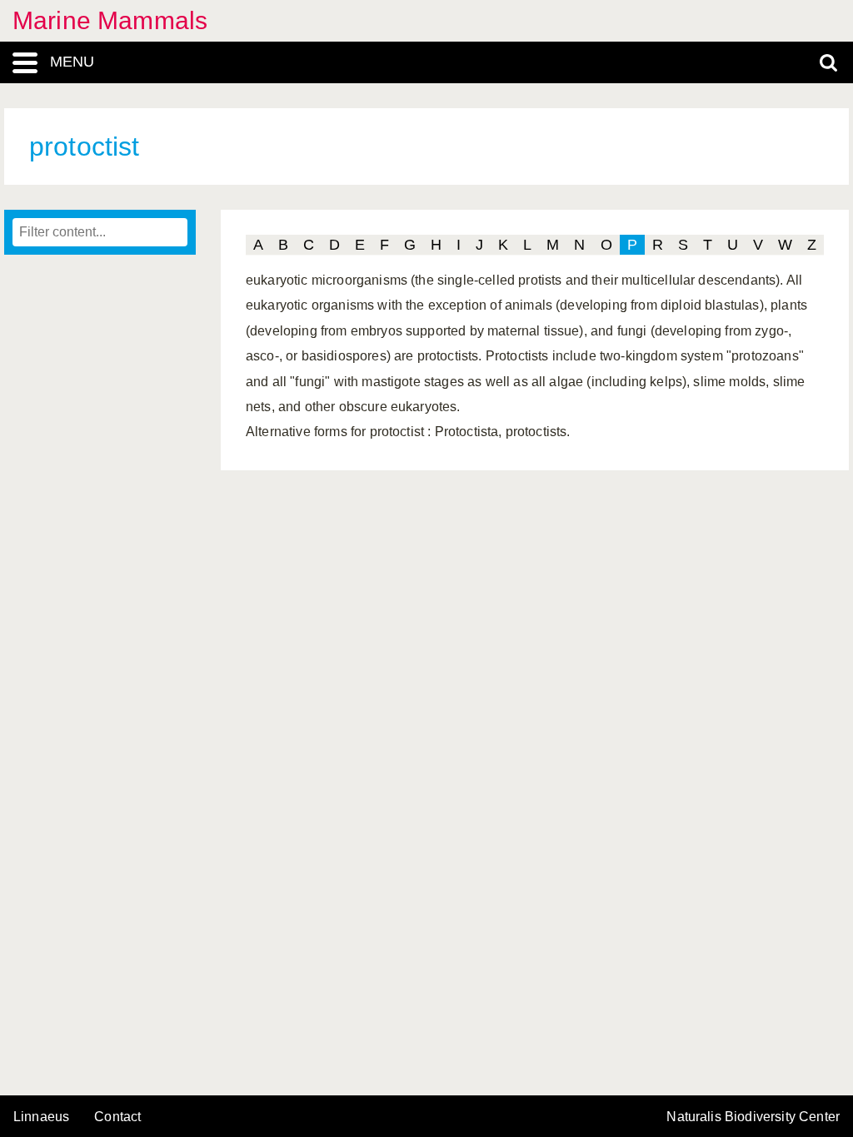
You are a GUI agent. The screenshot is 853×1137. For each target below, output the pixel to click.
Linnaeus (41, 1117)
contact (117, 1117)
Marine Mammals (109, 20)
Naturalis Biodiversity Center (753, 1117)
